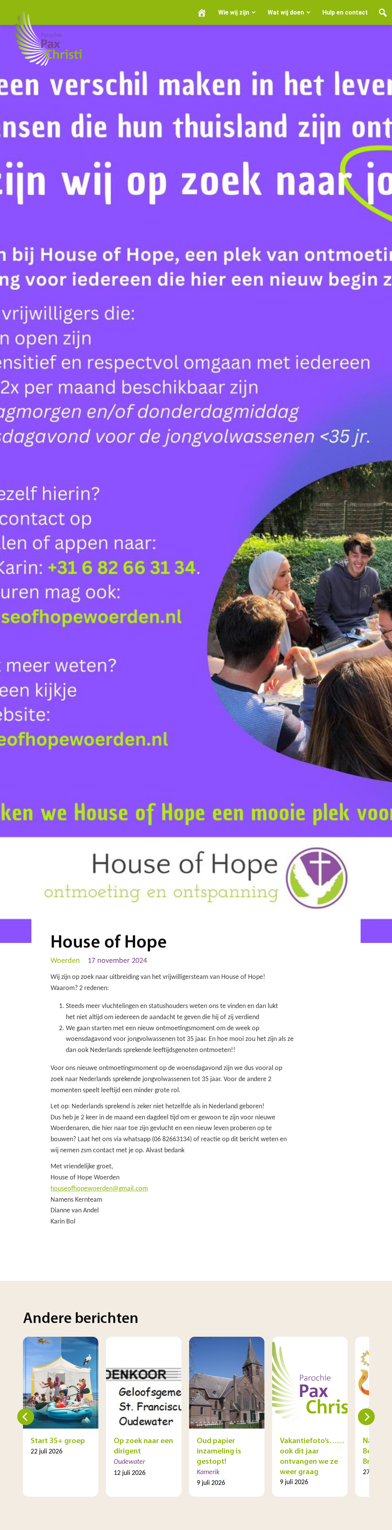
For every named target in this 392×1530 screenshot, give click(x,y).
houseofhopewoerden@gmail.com (99, 1188)
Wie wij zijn (233, 12)
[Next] (366, 1416)
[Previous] (25, 1416)
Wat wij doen (286, 12)
